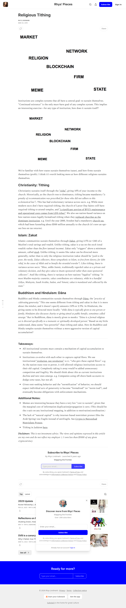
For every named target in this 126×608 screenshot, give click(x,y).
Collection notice (80, 590)
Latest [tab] (27, 494)
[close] (87, 500)
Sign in (118, 4)
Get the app (75, 596)
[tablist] (25, 494)
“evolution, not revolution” (50, 361)
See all (23, 552)
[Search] (90, 4)
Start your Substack (56, 596)
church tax (98, 221)
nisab (36, 252)
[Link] (15, 185)
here (45, 427)
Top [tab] (21, 494)
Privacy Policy (82, 541)
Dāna (85, 298)
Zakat (72, 241)
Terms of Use (75, 538)
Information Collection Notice (62, 541)
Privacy (62, 590)
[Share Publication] (95, 4)
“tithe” (62, 191)
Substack (51, 603)
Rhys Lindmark (24, 20)
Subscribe (105, 4)
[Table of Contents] (2, 304)
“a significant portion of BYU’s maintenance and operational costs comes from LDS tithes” (61, 211)
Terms (69, 590)
